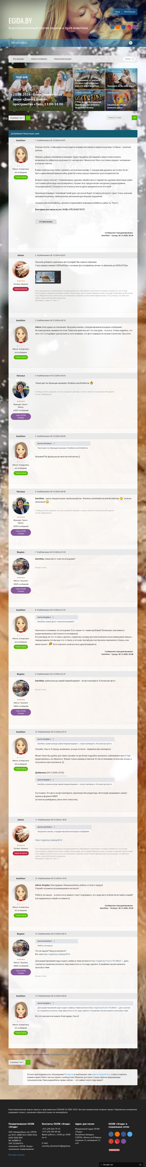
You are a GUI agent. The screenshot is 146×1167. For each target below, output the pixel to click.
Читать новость (73, 614)
